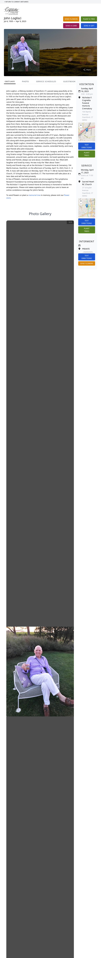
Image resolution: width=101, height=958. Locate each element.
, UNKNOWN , (88, 252)
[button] (87, 130)
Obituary (10, 81)
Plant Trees (86, 154)
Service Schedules (46, 81)
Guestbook (69, 81)
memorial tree (34, 195)
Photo (25, 81)
